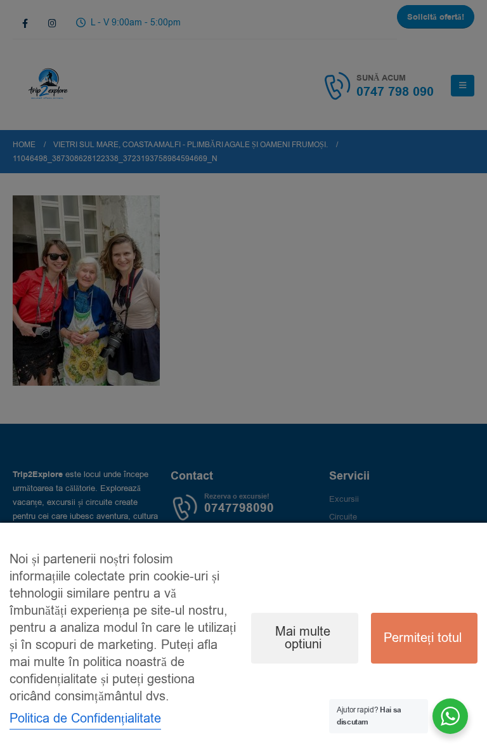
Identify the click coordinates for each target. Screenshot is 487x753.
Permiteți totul (423, 637)
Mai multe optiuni (302, 638)
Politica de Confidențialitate (85, 718)
